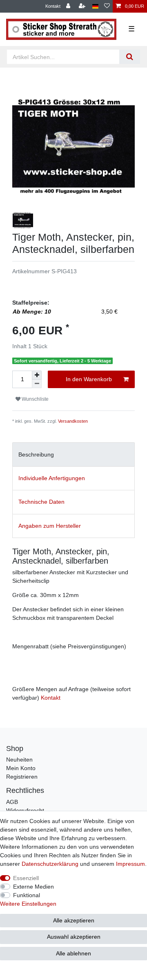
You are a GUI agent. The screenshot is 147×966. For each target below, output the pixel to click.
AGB (12, 802)
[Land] (95, 6)
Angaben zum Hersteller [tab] (49, 526)
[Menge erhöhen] (37, 375)
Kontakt (52, 6)
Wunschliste (34, 399)
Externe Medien (33, 886)
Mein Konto (21, 768)
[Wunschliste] (107, 6)
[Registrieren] (83, 6)
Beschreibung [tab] (36, 454)
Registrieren (22, 776)
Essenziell (26, 878)
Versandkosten (73, 421)
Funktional (26, 895)
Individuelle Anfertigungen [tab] (51, 478)
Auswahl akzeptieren (73, 936)
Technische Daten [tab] (41, 501)
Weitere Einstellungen (28, 903)
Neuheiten (19, 759)
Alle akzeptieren (73, 920)
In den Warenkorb (89, 379)
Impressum (130, 864)
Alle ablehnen (73, 953)
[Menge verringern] (37, 384)
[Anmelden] (69, 6)
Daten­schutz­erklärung (50, 864)
